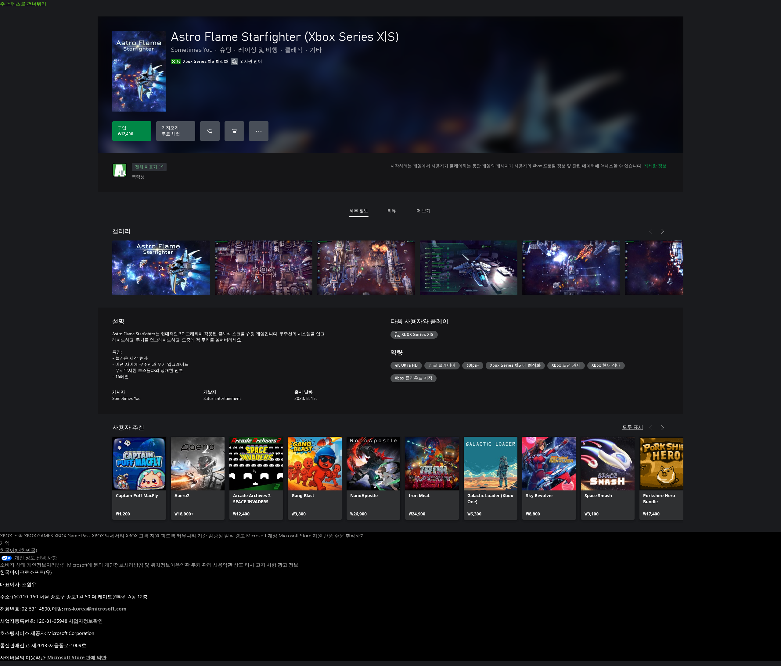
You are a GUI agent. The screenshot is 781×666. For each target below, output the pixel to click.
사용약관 (222, 564)
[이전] (650, 231)
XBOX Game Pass (72, 535)
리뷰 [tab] (391, 210)
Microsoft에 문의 (85, 564)
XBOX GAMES (38, 535)
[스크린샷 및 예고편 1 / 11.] (161, 267)
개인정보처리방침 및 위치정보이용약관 (147, 564)
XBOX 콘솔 (11, 535)
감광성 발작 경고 (226, 535)
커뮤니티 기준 (192, 535)
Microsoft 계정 (261, 535)
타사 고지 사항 (260, 564)
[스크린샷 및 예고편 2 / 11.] (263, 267)
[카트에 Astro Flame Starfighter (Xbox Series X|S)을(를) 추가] (234, 131)
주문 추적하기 (349, 535)
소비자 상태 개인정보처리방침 (33, 564)
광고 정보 (288, 564)
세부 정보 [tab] (359, 210)
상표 (238, 564)
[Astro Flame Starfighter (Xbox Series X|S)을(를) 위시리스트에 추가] (210, 131)
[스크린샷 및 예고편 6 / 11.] (673, 267)
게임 (5, 543)
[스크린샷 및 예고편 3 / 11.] (366, 267)
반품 (328, 535)
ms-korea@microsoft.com (95, 608)
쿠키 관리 (201, 564)
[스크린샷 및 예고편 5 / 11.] (571, 267)
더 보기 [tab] (423, 210)
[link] (139, 478)
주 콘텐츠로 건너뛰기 (23, 3)
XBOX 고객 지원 (143, 535)
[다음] (663, 231)
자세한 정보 (655, 166)
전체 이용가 (146, 167)
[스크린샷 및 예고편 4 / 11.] (468, 267)
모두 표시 (632, 427)
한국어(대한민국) (18, 550)
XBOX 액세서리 (108, 535)
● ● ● (259, 131)
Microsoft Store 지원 (300, 535)
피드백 (168, 535)
